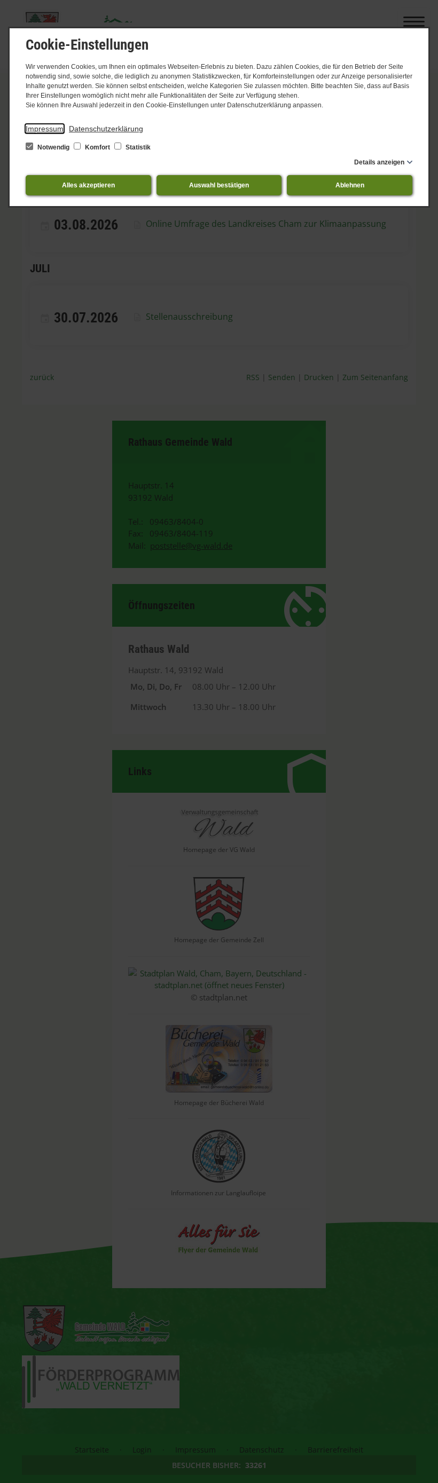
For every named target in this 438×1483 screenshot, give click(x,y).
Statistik (137, 147)
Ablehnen (349, 185)
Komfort (97, 147)
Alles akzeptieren (88, 185)
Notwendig (53, 147)
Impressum (45, 128)
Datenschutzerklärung (106, 128)
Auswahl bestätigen (219, 185)
